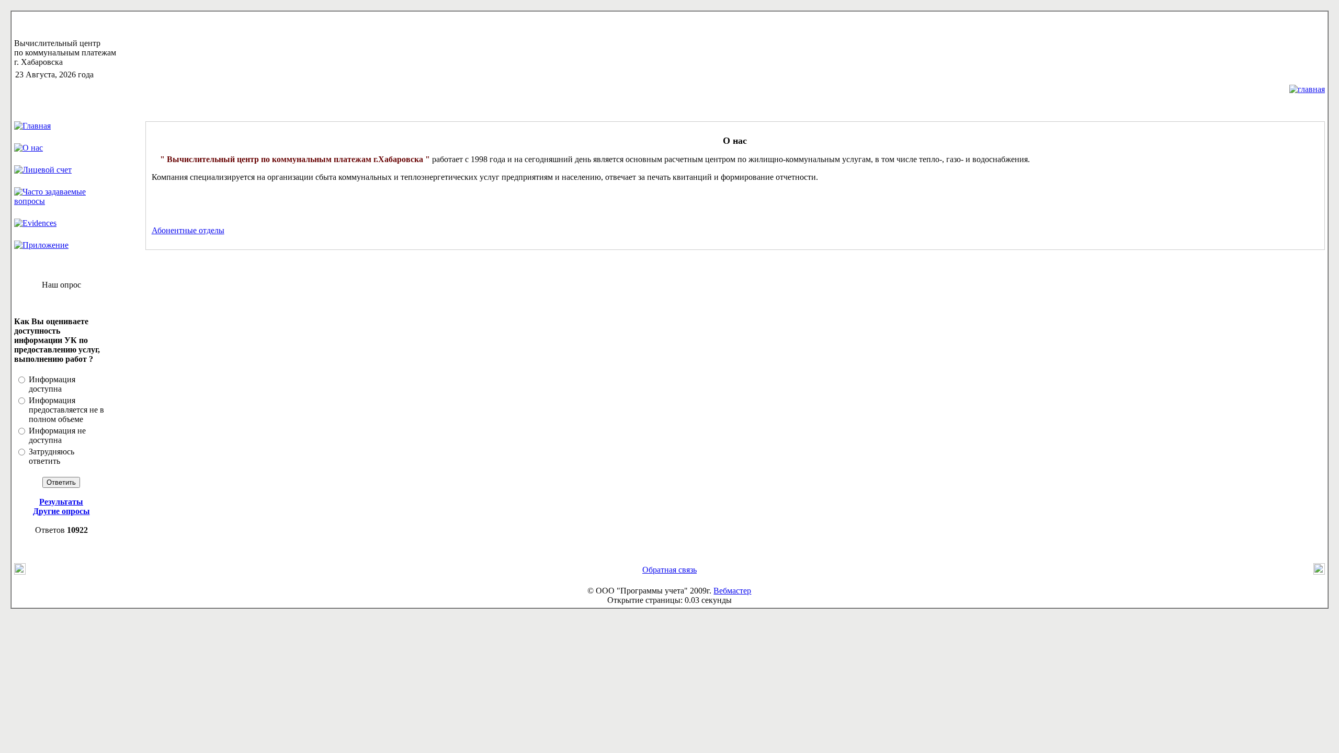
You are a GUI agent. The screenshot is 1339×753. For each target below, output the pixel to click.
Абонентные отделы (188, 230)
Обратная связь (669, 569)
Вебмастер (732, 590)
